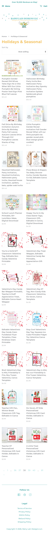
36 (15, 470)
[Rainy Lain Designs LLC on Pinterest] (24, 495)
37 (20, 470)
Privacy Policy (24, 512)
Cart (45, 6)
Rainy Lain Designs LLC (32, 529)
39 (29, 470)
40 (34, 470)
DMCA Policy (24, 515)
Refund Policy (24, 518)
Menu (7, 6)
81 (42, 470)
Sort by (5, 47)
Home (4, 36)
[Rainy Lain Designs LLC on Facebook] (19, 495)
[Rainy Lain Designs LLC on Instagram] (30, 495)
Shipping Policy (24, 522)
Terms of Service (24, 508)
